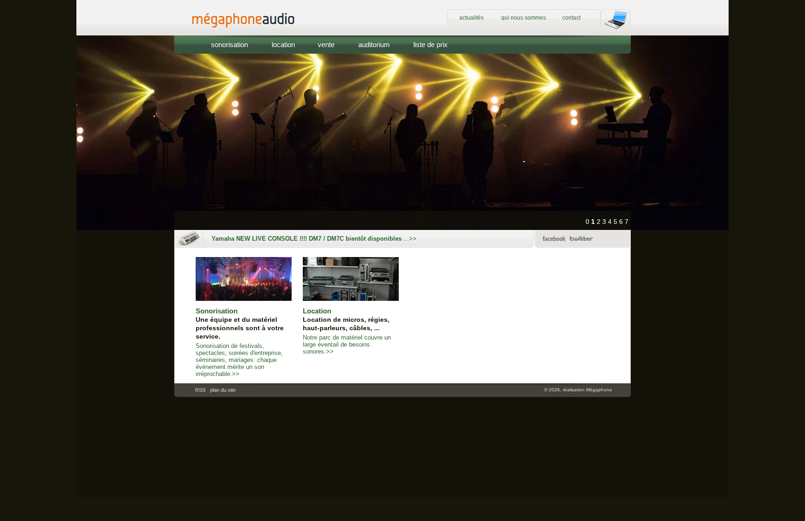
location (283, 45)
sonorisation (229, 45)
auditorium (374, 45)
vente (326, 45)
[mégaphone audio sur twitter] (581, 242)
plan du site (223, 390)
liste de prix (430, 45)
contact (571, 17)
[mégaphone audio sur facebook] (554, 242)
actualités (471, 17)
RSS (200, 390)
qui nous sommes (523, 17)
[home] (252, 33)
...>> (313, 238)
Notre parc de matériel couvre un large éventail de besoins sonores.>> (347, 331)
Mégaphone (599, 389)
